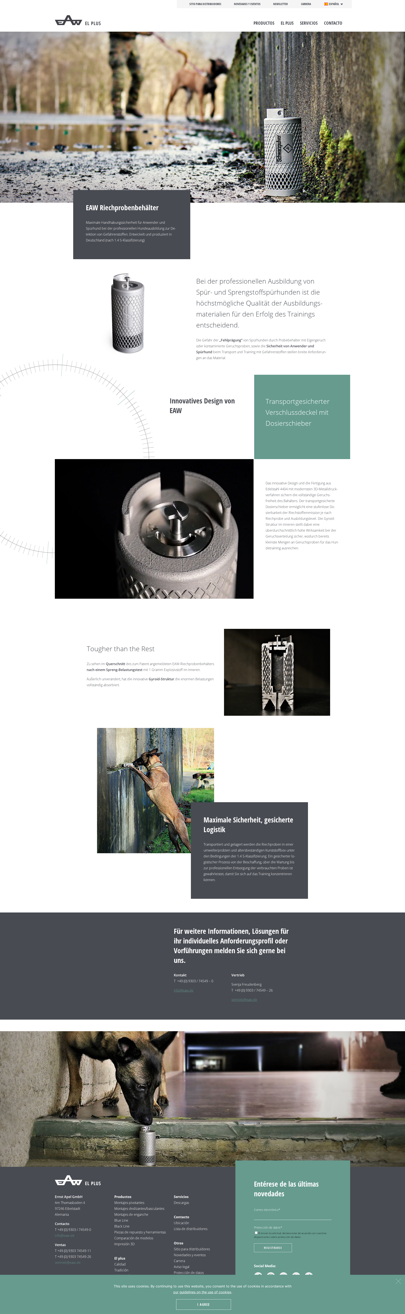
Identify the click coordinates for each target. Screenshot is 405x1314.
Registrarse (273, 1248)
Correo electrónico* (267, 1210)
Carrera (306, 4)
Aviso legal (182, 1266)
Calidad (120, 1264)
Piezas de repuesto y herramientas (140, 1232)
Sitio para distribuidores (205, 4)
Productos (264, 23)
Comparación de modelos (133, 1238)
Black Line (122, 1226)
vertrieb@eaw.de (244, 999)
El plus (287, 23)
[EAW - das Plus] (84, 20)
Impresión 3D (124, 1244)
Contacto (333, 23)
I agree (203, 1304)
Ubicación (181, 1223)
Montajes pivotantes (129, 1202)
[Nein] (398, 1280)
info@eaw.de (183, 990)
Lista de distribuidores (190, 1228)
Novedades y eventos (247, 4)
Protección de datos (189, 1272)
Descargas (181, 1202)
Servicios (309, 23)
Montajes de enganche (131, 1214)
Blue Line (121, 1220)
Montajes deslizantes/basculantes (139, 1208)
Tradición (121, 1270)
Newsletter (280, 4)
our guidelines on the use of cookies (202, 1292)
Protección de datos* (268, 1227)
